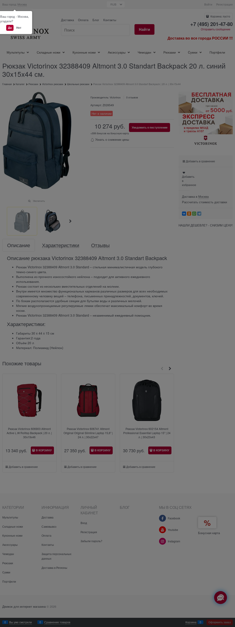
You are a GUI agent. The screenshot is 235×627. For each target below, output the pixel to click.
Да (10, 28)
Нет (18, 28)
